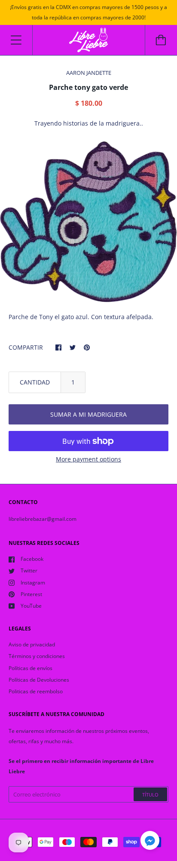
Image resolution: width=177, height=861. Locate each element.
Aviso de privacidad (32, 644)
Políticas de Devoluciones (39, 679)
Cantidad (35, 382)
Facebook (32, 559)
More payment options (88, 459)
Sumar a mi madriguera (88, 414)
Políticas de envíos (30, 668)
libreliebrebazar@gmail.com (42, 519)
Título (150, 794)
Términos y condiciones (37, 656)
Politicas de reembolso (36, 691)
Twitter (29, 570)
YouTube (31, 605)
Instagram (33, 582)
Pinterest (31, 594)
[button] (149, 841)
